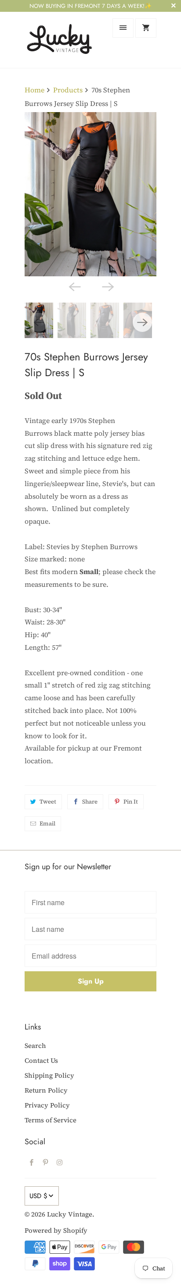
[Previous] (73, 286)
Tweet (48, 801)
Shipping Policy (49, 1075)
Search (35, 1045)
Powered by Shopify (56, 1230)
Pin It (130, 801)
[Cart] (145, 28)
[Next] (107, 286)
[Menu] (123, 28)
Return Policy (46, 1090)
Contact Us (41, 1060)
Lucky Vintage (69, 1214)
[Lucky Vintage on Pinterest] (46, 1162)
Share (90, 801)
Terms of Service (50, 1120)
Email (47, 823)
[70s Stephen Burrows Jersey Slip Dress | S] (90, 194)
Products (68, 90)
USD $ (38, 1196)
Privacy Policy (47, 1105)
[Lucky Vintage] (60, 39)
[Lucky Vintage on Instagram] (60, 1162)
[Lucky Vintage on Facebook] (32, 1162)
